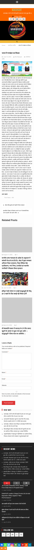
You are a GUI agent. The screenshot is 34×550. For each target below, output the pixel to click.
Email (4, 379)
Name (4, 372)
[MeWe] (29, 545)
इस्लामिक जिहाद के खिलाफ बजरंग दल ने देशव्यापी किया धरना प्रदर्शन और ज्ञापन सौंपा (16, 212)
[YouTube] (17, 19)
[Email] (15, 545)
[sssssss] (17, 76)
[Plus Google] (20, 19)
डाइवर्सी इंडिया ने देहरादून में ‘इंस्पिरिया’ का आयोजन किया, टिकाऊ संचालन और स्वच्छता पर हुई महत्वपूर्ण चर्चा (15, 474)
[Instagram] (12, 545)
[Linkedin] (19, 545)
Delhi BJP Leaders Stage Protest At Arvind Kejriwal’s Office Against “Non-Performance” (16, 496)
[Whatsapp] (5, 545)
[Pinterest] (23, 19)
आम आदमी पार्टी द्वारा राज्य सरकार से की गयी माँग (14, 503)
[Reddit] (26, 545)
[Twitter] (13, 19)
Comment (5, 352)
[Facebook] (10, 19)
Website (4, 385)
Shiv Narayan (18, 57)
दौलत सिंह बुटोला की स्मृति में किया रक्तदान (14, 205)
